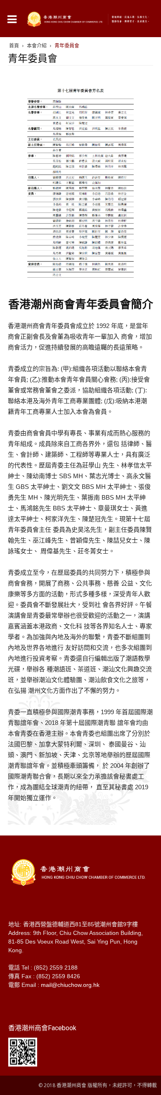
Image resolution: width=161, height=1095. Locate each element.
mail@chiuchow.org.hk (70, 985)
